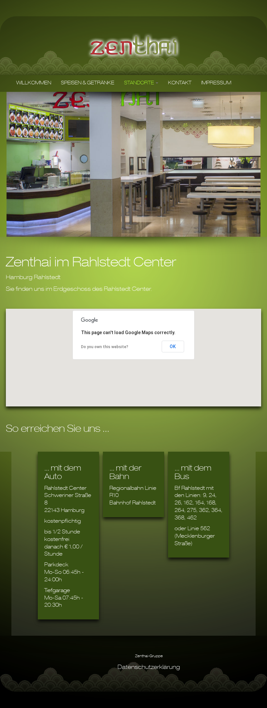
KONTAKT (179, 83)
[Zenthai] (133, 46)
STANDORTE (139, 83)
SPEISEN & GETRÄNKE (87, 83)
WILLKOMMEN (33, 83)
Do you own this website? (104, 347)
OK (173, 346)
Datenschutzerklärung (149, 667)
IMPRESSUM (216, 83)
